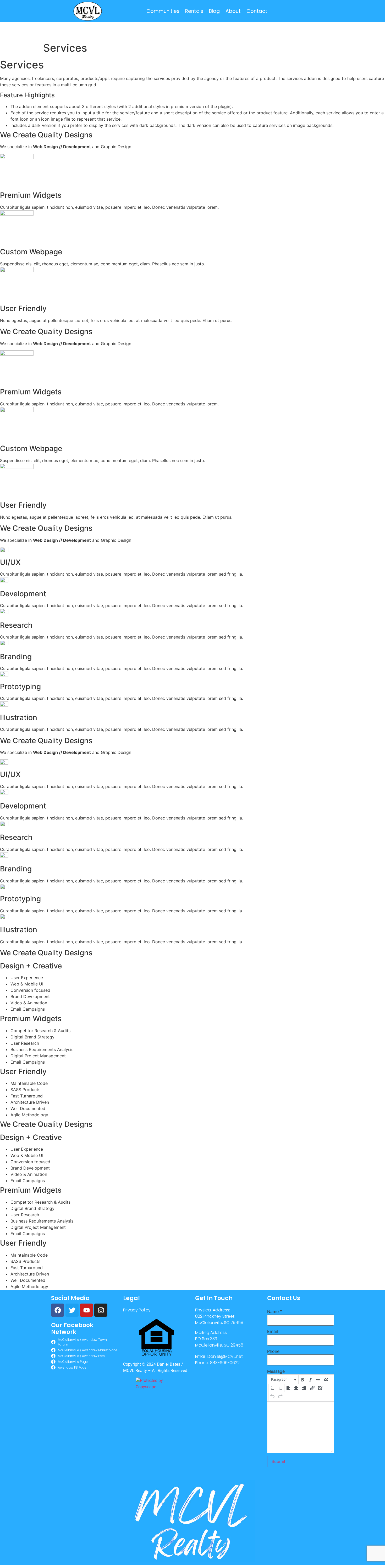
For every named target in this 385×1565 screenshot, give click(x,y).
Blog (214, 11)
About (233, 11)
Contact (256, 11)
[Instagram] (100, 1310)
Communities (162, 11)
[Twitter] (72, 1310)
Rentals (194, 11)
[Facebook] (57, 1310)
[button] (283, 1379)
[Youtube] (86, 1310)
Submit (278, 1461)
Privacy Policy (137, 1310)
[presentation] (283, 1379)
